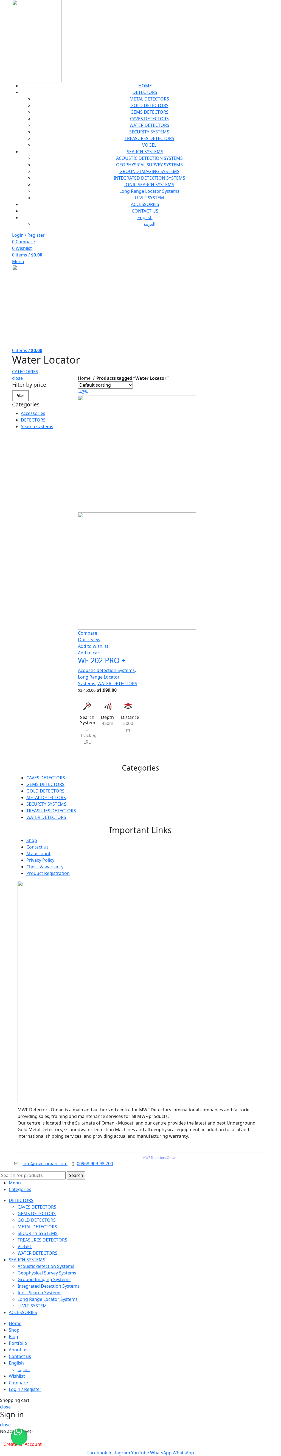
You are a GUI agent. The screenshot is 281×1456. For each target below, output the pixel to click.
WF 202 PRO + (102, 660)
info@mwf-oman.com (45, 1164)
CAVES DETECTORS (149, 119)
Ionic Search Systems (39, 1293)
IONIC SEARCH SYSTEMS (149, 185)
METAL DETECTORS (149, 99)
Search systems (37, 426)
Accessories (33, 413)
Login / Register (25, 1389)
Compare (18, 1383)
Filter (20, 395)
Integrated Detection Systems (49, 1286)
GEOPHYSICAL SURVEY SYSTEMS (149, 165)
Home (85, 378)
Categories (25, 372)
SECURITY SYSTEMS (149, 132)
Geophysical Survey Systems (47, 1273)
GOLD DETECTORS (149, 105)
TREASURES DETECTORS (149, 138)
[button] (19, 1437)
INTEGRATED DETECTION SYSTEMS (149, 178)
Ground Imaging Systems (44, 1279)
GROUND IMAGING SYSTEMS (149, 171)
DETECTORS (33, 420)
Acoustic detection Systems (106, 670)
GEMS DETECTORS (149, 112)
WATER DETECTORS (149, 125)
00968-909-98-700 (95, 1164)
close (17, 378)
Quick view (89, 640)
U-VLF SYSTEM (149, 198)
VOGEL (149, 145)
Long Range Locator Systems (149, 191)
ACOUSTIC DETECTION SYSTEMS (149, 158)
